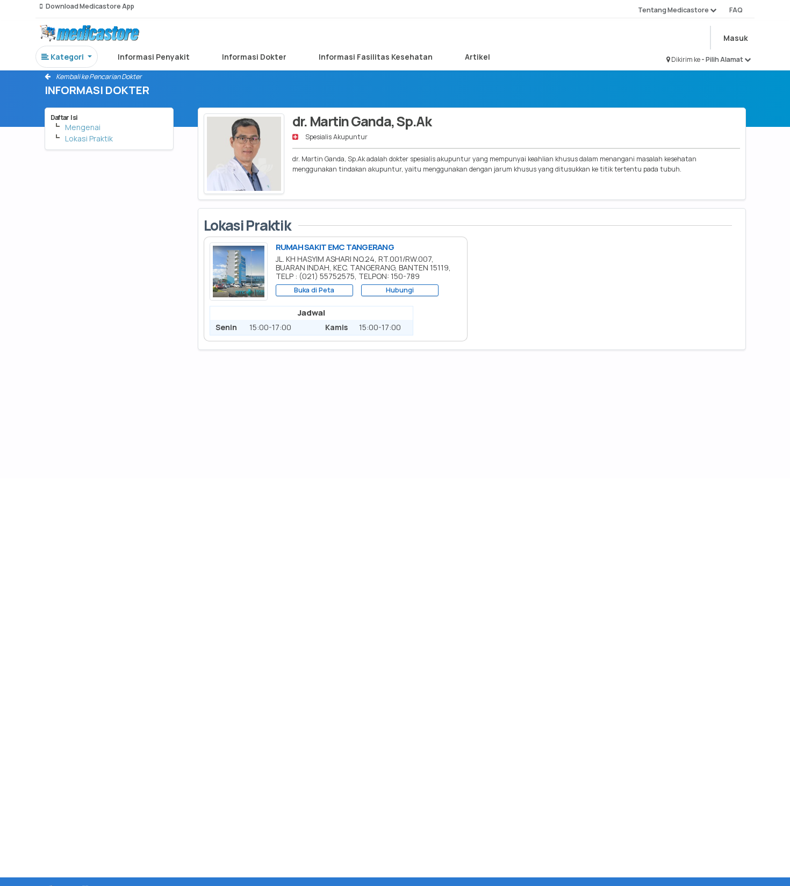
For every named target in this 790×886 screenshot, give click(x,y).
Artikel (477, 57)
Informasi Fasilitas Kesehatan (376, 57)
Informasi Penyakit (154, 57)
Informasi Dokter (254, 57)
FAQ (736, 10)
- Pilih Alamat (722, 59)
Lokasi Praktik (89, 138)
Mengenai (82, 127)
